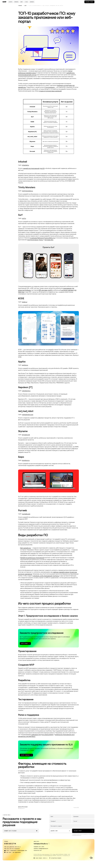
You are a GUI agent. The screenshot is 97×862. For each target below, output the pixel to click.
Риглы (41, 240)
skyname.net (26, 435)
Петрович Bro (48, 240)
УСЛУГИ (10, 1)
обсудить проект (78, 830)
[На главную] (4, 2)
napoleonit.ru (26, 391)
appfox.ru (25, 365)
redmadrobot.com (27, 414)
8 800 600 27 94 (10, 843)
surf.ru (24, 218)
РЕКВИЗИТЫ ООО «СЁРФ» (39, 846)
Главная (20, 5)
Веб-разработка (25, 548)
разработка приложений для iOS (33, 168)
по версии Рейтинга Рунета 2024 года (42, 238)
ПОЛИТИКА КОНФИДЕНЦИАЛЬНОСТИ (41, 848)
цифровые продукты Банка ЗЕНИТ (42, 734)
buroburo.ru (26, 460)
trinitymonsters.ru (27, 191)
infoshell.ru (25, 165)
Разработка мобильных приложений (32, 558)
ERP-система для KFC (46, 290)
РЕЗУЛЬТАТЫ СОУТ (38, 850)
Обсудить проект (89, 1)
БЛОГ (22, 1)
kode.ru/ (24, 302)
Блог (25, 5)
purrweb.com (26, 514)
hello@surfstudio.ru (41, 843)
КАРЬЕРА (32, 1)
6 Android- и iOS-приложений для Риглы (46, 576)
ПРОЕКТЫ (16, 1)
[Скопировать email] (49, 843)
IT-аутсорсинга (50, 87)
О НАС (26, 1)
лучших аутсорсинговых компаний (50, 91)
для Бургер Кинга (32, 240)
